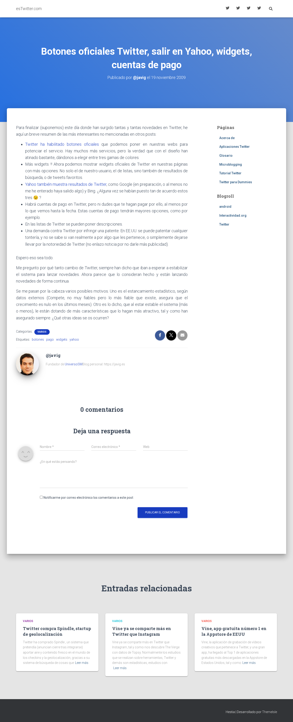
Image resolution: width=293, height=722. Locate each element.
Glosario (248, 8)
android (225, 206)
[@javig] (27, 364)
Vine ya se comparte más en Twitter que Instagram (141, 631)
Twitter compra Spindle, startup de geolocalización (57, 631)
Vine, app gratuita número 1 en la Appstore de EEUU (233, 631)
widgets (61, 339)
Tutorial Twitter (227, 8)
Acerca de (259, 8)
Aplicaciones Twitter (238, 8)
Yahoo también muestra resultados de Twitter (65, 184)
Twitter (224, 224)
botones (38, 339)
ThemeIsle (269, 712)
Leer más (81, 663)
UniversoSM (73, 364)
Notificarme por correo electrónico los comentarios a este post (88, 497)
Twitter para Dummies (235, 182)
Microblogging (230, 164)
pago (50, 339)
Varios (42, 332)
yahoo (74, 339)
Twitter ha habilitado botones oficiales (62, 144)
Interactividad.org (233, 215)
